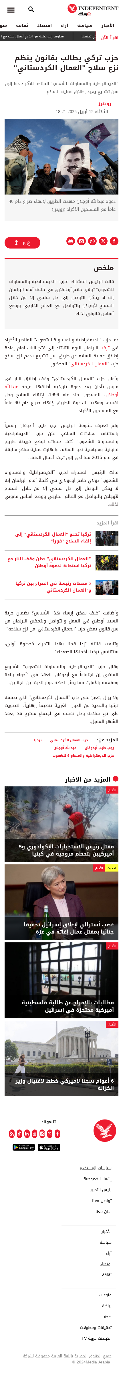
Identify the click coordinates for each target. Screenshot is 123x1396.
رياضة (107, 1306)
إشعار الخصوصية (98, 1179)
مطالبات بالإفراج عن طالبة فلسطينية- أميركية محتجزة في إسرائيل (67, 1006)
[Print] (70, 241)
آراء (64, 25)
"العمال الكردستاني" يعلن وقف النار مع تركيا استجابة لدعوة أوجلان (49, 562)
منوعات (105, 1295)
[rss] (12, 1133)
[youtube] (34, 1133)
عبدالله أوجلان (64, 747)
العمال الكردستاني (89, 363)
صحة (108, 1317)
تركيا (105, 347)
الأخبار (108, 25)
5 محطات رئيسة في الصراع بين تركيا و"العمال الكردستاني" (53, 587)
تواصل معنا (102, 1201)
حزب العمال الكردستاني (69, 740)
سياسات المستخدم (96, 1168)
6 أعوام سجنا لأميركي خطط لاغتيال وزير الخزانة (64, 1084)
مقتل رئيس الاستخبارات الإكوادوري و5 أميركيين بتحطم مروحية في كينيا (66, 850)
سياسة (84, 25)
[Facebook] (57, 1133)
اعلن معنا (104, 1212)
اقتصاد (44, 25)
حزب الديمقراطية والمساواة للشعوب (83, 755)
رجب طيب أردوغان (99, 747)
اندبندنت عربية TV (97, 1338)
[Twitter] (50, 1133)
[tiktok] (19, 1133)
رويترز (105, 103)
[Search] (31, 10)
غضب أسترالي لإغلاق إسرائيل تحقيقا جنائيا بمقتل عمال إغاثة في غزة (69, 928)
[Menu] (11, 10)
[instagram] (42, 1133)
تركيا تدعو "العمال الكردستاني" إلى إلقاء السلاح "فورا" (53, 538)
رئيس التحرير (101, 1190)
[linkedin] (27, 1133)
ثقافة (22, 25)
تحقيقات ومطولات (96, 1328)
